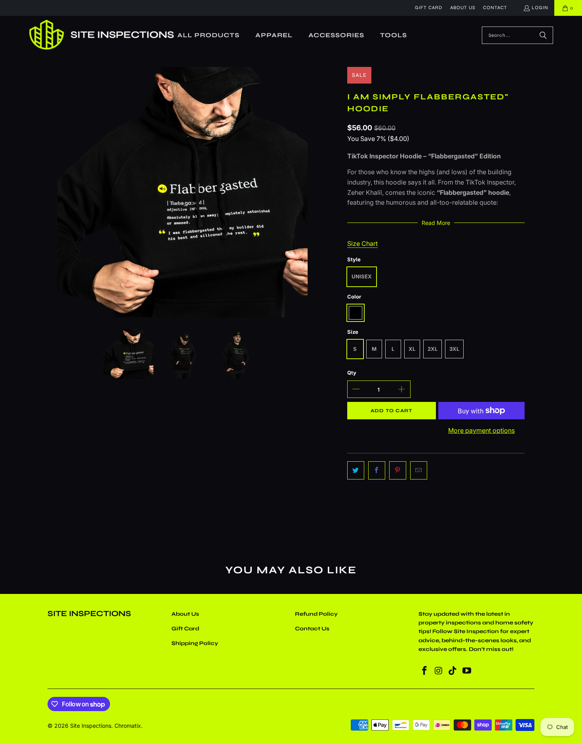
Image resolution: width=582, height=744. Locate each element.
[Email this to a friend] (418, 470)
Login (540, 7)
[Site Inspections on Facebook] (424, 671)
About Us (462, 7)
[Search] (543, 35)
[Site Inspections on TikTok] (453, 671)
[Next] (301, 192)
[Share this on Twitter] (355, 470)
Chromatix (127, 725)
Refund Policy (316, 614)
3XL (454, 349)
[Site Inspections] (101, 35)
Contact (495, 7)
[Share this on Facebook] (376, 470)
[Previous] (63, 192)
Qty (351, 372)
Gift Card (428, 7)
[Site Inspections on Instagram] (439, 671)
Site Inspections (90, 725)
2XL (432, 349)
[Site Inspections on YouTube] (467, 671)
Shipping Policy (194, 643)
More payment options (481, 430)
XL (412, 349)
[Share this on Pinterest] (397, 470)
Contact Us (312, 628)
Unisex (362, 276)
